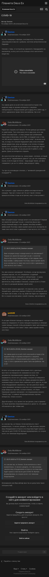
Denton (9, 21)
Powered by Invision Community (24, 573)
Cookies (32, 569)
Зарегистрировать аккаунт (24, 523)
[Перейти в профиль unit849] (4, 314)
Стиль (23, 569)
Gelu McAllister (29, 203)
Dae (26, 304)
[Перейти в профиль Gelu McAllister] (4, 124)
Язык (16, 569)
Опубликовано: (19, 35)
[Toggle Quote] (5, 248)
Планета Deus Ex (13, 3)
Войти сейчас (24, 538)
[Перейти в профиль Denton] (4, 33)
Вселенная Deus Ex (21, 24)
